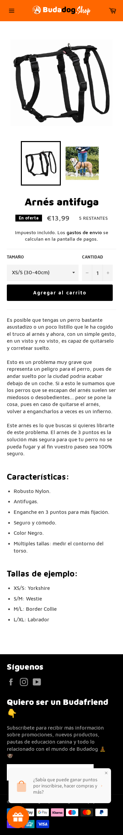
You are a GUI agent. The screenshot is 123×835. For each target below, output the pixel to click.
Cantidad (92, 257)
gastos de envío (84, 232)
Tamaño (15, 257)
